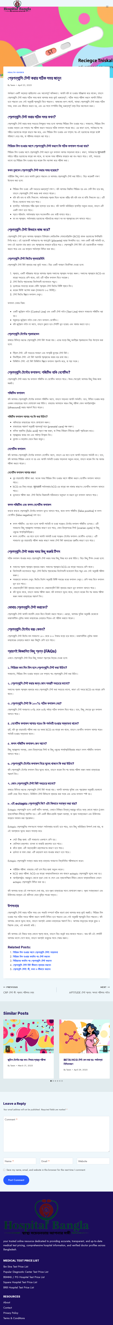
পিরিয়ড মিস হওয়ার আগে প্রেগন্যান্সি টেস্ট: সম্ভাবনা (35, 952)
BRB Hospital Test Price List (18, 1287)
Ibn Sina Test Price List (15, 1266)
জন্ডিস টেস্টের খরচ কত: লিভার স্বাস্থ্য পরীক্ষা (27, 1059)
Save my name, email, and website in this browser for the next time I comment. (46, 1169)
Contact (7, 1308)
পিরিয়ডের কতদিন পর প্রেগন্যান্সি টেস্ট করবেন (32, 961)
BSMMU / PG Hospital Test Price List (24, 1277)
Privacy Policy (10, 1313)
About (6, 1302)
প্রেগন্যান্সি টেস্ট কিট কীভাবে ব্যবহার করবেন (32, 965)
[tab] (51, 1081)
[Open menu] (107, 6)
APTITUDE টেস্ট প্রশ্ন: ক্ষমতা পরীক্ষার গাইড (89, 990)
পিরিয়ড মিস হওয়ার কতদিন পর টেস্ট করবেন (31, 956)
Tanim (12, 85)
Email (45, 1161)
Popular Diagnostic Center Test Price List (25, 1272)
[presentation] (28, 1036)
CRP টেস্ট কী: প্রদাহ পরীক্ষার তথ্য (18, 990)
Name (9, 1161)
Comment (11, 1119)
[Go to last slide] (8, 1049)
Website (82, 1161)
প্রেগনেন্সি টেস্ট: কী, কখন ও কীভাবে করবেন (31, 969)
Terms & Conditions (14, 1318)
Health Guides (16, 72)
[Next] (105, 1049)
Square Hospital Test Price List (20, 1282)
